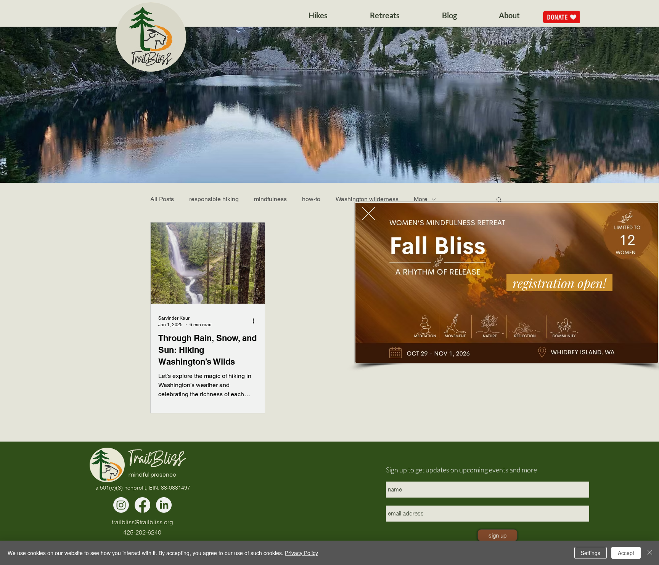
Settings (590, 553)
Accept (626, 553)
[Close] (649, 553)
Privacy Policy (301, 553)
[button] (368, 213)
